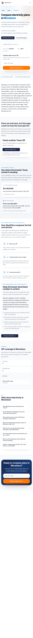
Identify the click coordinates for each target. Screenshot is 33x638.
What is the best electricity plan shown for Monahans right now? (14, 423)
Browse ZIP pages (21, 38)
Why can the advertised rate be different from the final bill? (14, 439)
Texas (3, 10)
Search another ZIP (10, 149)
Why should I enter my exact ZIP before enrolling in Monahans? (14, 418)
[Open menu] (30, 2)
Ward (22, 48)
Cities (8, 10)
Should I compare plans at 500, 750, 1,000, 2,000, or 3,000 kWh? (14, 445)
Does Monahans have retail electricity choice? (13, 407)
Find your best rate (7, 38)
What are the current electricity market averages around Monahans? (13, 428)
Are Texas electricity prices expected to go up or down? (15, 434)
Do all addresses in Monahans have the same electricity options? (14, 412)
